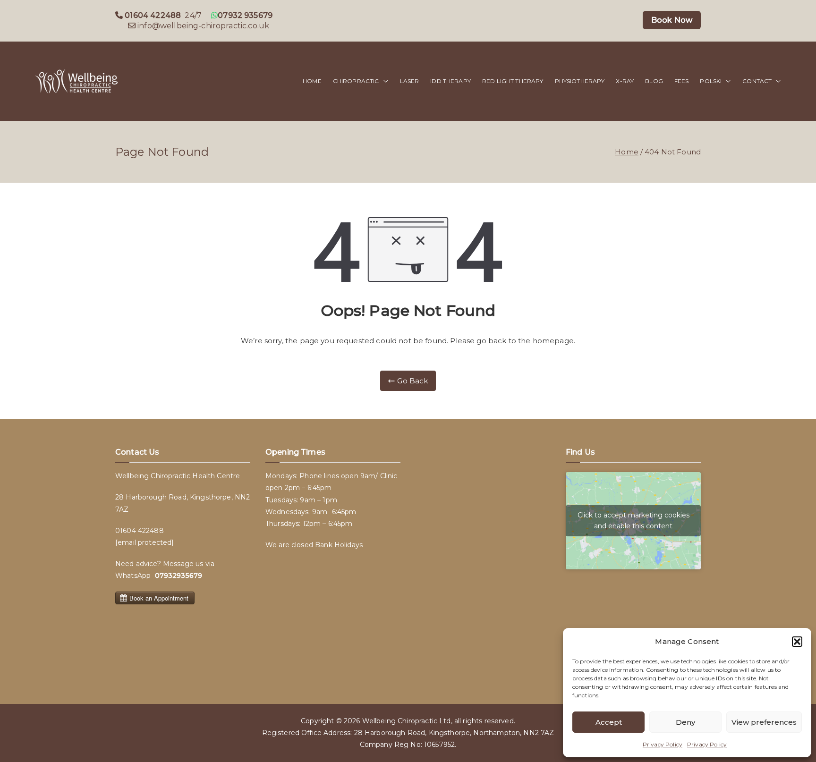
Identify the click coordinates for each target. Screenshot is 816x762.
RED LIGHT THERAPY (513, 81)
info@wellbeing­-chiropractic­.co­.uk (203, 25)
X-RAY (625, 81)
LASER (409, 81)
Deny (685, 722)
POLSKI (711, 81)
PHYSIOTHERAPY (580, 81)
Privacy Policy (662, 744)
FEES (681, 81)
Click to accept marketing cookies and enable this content (633, 520)
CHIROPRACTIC (356, 81)
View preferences (764, 722)
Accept (608, 722)
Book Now (671, 20)
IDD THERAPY (450, 81)
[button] (797, 641)
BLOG (654, 81)
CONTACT (757, 81)
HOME (312, 81)
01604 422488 (139, 530)
